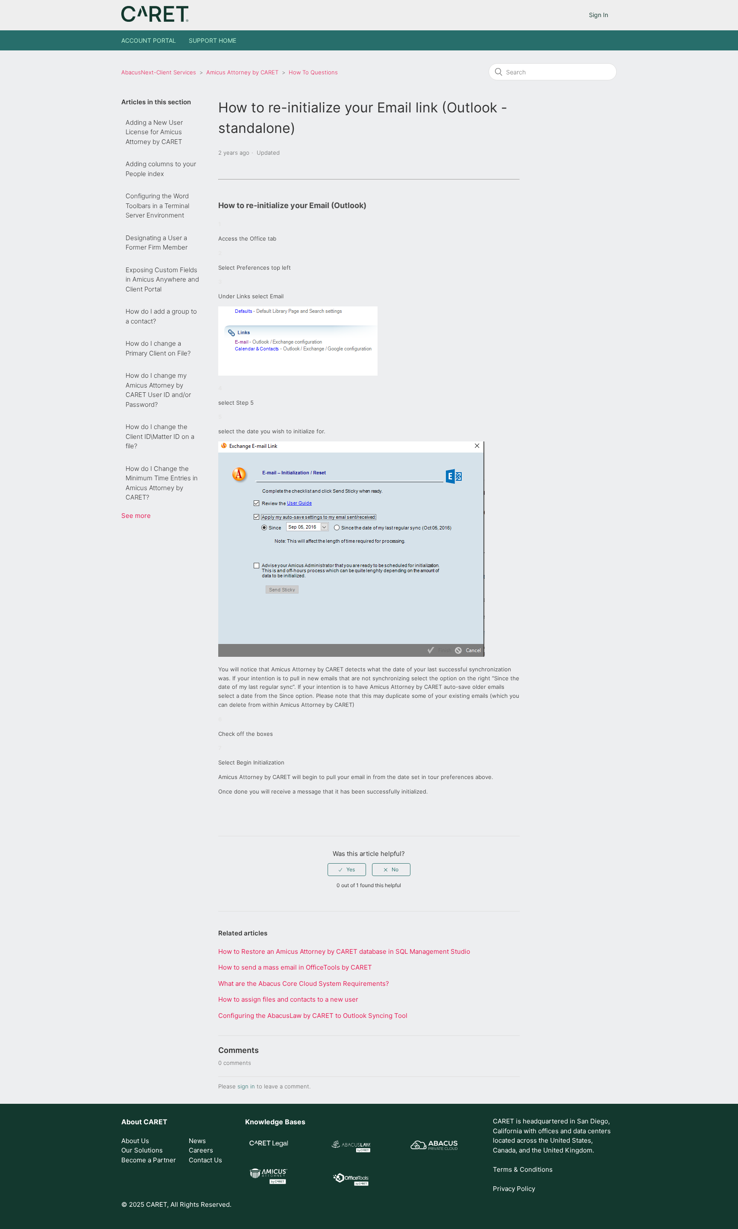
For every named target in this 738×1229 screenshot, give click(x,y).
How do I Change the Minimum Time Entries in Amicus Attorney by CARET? (162, 483)
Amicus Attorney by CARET (242, 72)
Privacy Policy (514, 1189)
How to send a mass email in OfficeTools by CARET (295, 967)
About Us (135, 1141)
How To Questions (313, 72)
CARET (155, 1121)
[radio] (347, 869)
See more (136, 516)
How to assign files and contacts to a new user (288, 999)
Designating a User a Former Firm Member (156, 243)
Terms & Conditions (523, 1169)
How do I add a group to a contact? (161, 316)
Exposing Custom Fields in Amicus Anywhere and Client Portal (162, 279)
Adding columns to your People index (161, 169)
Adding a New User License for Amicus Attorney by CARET (154, 132)
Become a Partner (148, 1160)
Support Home (212, 40)
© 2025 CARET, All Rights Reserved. (176, 1204)
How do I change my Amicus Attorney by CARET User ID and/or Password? (158, 390)
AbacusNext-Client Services (158, 72)
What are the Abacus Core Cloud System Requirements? (303, 983)
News (197, 1141)
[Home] (154, 19)
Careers (201, 1150)
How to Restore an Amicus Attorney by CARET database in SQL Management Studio (344, 951)
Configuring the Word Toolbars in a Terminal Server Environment (157, 205)
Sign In (598, 14)
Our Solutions (142, 1150)
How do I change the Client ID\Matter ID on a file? (160, 436)
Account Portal (148, 40)
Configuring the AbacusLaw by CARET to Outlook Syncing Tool (312, 1015)
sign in (246, 1086)
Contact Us (205, 1160)
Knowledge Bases (275, 1121)
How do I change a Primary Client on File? (158, 348)
